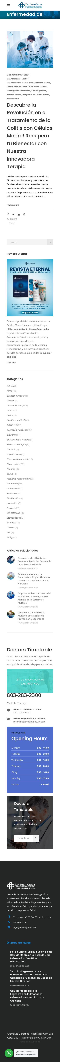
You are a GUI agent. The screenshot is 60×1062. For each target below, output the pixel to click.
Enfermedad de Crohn (17, 86)
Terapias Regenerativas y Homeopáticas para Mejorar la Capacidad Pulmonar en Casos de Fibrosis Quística (31, 976)
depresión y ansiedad (17, 429)
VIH (8, 532)
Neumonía (12, 483)
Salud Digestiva (38, 90)
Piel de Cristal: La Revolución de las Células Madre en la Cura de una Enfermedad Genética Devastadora (31, 956)
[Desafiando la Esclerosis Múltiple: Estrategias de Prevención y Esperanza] (11, 614)
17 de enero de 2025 (19, 985)
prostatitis (12, 503)
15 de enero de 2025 (19, 1005)
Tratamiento (13, 98)
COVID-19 (12, 424)
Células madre (14, 82)
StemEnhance (14, 517)
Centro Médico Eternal (32, 82)
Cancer (10, 400)
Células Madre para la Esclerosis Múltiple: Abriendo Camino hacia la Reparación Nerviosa (34, 578)
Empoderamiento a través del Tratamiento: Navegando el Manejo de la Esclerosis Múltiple (34, 598)
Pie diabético (13, 498)
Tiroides (11, 522)
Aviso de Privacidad (30, 1041)
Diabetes (11, 434)
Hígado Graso (14, 454)
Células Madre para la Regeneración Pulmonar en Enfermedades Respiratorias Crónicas (27, 995)
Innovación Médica (37, 86)
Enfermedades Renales (18, 439)
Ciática (10, 410)
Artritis (10, 385)
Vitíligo (10, 537)
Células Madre (13, 78)
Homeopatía (13, 463)
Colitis (25, 78)
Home (9, 27)
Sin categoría (13, 512)
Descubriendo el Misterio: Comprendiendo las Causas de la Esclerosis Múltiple (34, 561)
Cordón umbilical (16, 420)
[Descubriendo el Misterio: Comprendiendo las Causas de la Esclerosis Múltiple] (11, 560)
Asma (9, 390)
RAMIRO (13, 219)
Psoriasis (11, 507)
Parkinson (12, 493)
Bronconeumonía (15, 395)
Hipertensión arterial (17, 459)
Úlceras (10, 527)
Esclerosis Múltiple (16, 444)
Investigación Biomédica (18, 90)
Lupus (10, 473)
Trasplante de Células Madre (35, 94)
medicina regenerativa (18, 478)
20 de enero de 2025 (19, 966)
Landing (11, 468)
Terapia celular (14, 94)
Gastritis (11, 449)
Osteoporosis (13, 488)
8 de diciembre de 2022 (17, 75)
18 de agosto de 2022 (28, 568)
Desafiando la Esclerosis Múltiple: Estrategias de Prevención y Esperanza (31, 615)
